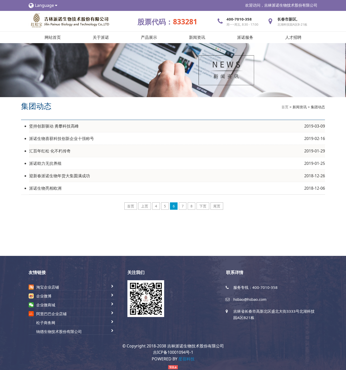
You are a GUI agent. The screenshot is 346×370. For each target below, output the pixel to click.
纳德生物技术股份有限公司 (59, 331)
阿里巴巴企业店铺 (51, 313)
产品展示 (149, 37)
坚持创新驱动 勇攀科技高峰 (54, 126)
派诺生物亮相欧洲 (45, 188)
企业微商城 (45, 304)
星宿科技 (186, 359)
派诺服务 (245, 37)
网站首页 (53, 37)
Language (45, 5)
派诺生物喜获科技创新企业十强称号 (61, 138)
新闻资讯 (197, 37)
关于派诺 (101, 37)
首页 (285, 106)
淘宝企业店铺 (47, 287)
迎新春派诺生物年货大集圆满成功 (59, 176)
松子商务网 (45, 322)
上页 (144, 206)
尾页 (216, 206)
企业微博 (43, 295)
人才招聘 (293, 37)
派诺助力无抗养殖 (45, 163)
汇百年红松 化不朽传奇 (50, 151)
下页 (202, 206)
